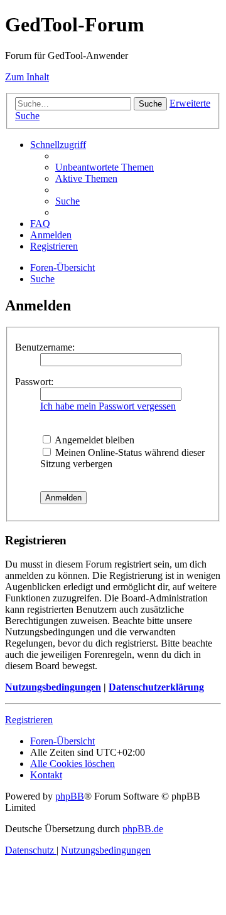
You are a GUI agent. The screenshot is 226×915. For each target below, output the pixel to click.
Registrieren (29, 719)
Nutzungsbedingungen (53, 687)
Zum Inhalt (27, 76)
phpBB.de (142, 828)
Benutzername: (45, 347)
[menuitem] (104, 167)
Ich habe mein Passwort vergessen (108, 406)
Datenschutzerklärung (156, 687)
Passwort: (34, 381)
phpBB (69, 796)
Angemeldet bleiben (93, 440)
